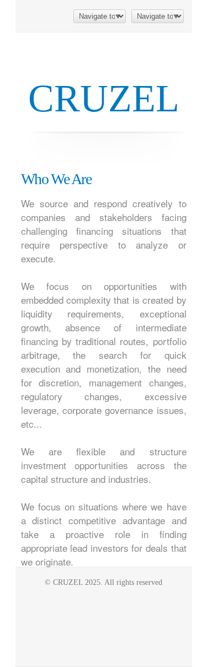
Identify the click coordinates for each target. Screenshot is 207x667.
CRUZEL (103, 98)
